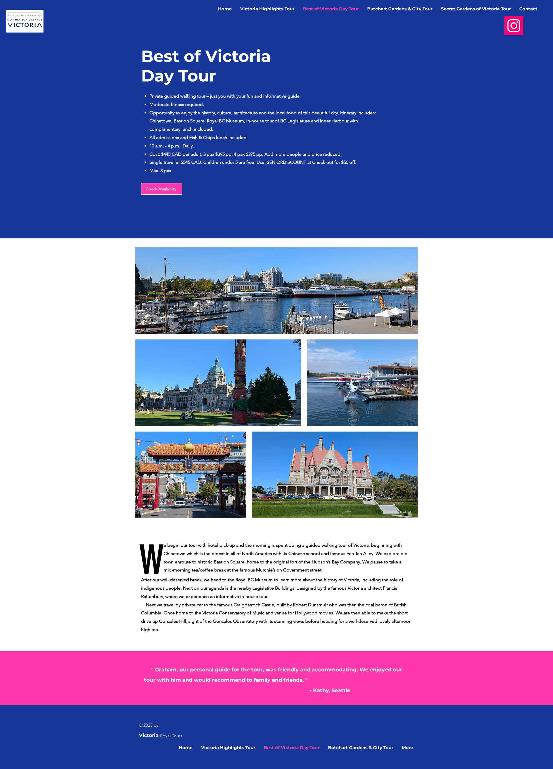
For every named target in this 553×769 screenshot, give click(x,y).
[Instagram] (513, 25)
